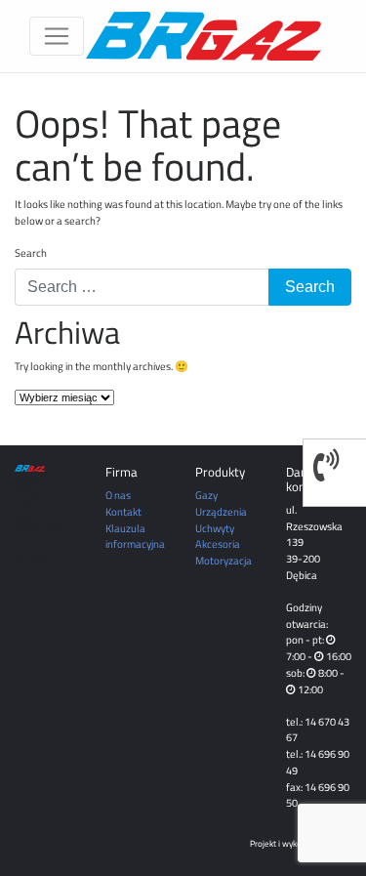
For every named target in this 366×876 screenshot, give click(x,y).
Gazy (206, 494)
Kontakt (123, 511)
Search (31, 253)
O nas (118, 494)
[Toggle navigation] (56, 36)
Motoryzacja (223, 560)
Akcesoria (217, 543)
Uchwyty (214, 528)
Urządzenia (221, 511)
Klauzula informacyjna (135, 536)
